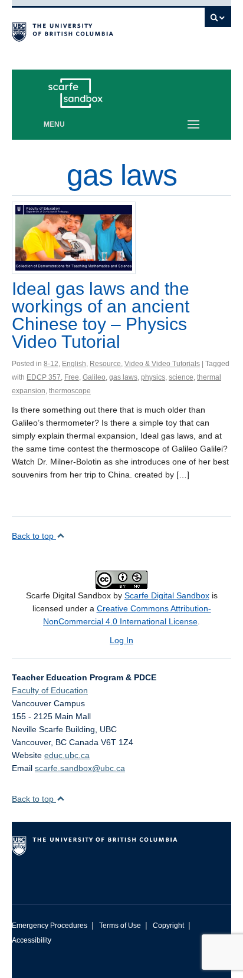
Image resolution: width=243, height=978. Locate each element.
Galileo (94, 377)
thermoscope (70, 391)
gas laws (123, 377)
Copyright (168, 925)
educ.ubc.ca (67, 755)
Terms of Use (120, 925)
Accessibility (31, 940)
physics (153, 377)
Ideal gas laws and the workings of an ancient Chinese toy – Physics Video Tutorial (100, 315)
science (181, 377)
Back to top (34, 536)
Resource (105, 364)
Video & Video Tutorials (162, 364)
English (74, 364)
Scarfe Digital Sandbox (166, 595)
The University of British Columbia (88, 30)
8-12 (51, 364)
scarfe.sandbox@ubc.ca (80, 768)
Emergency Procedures (49, 925)
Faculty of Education (50, 690)
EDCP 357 (44, 377)
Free (71, 377)
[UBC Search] (218, 21)
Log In (121, 640)
